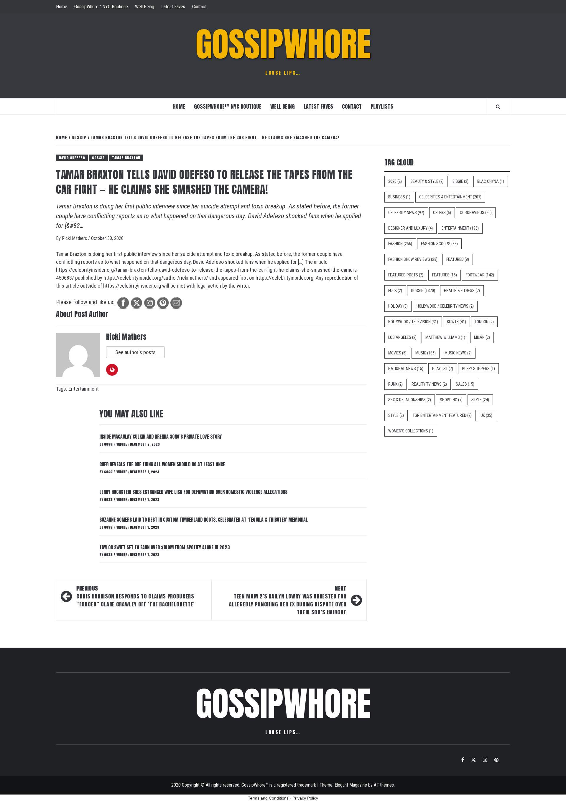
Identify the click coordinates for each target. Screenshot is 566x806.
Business (399, 197)
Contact (199, 6)
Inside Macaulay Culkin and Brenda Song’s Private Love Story (160, 436)
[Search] (498, 106)
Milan (482, 337)
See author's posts (135, 352)
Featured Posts (405, 275)
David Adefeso (72, 157)
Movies (397, 353)
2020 (395, 181)
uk (486, 415)
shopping (451, 399)
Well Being (144, 6)
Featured (457, 259)
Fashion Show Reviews (412, 259)
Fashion (400, 243)
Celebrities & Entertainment (450, 197)
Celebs (442, 212)
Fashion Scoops (439, 243)
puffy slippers (478, 368)
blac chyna (490, 181)
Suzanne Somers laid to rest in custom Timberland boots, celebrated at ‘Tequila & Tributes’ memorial (203, 519)
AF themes (384, 785)
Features (444, 275)
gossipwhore (283, 44)
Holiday (398, 306)
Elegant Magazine (351, 785)
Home (61, 6)
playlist (442, 368)
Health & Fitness (462, 290)
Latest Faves (173, 6)
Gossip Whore (116, 444)
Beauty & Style (427, 181)
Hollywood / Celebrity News (445, 306)
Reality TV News (429, 384)
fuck (395, 290)
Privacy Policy (305, 798)
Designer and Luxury (410, 228)
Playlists (382, 106)
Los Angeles (402, 337)
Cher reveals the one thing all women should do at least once (162, 464)
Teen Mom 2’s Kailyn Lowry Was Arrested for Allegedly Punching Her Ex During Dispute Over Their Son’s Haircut (287, 600)
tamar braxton (126, 157)
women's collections (410, 431)
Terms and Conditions (268, 798)
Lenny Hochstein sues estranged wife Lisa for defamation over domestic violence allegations (193, 491)
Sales (465, 384)
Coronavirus (476, 212)
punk (395, 384)
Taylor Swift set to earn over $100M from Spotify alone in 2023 (164, 547)
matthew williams (445, 337)
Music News (458, 353)
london (484, 321)
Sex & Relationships (409, 399)
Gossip (98, 157)
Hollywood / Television (413, 321)
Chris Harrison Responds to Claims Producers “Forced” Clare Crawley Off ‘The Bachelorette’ (135, 596)
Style (480, 399)
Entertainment (83, 389)
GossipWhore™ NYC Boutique (101, 6)
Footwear (480, 275)
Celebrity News (406, 212)
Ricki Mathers (75, 238)
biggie (460, 181)
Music (425, 353)
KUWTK (456, 321)
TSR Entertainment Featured (442, 415)
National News (405, 368)
